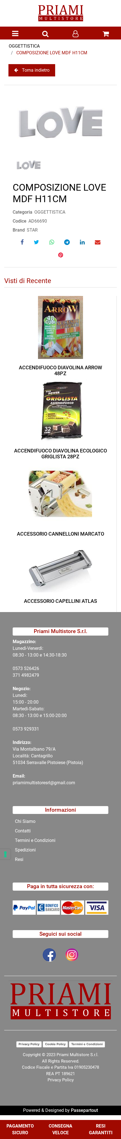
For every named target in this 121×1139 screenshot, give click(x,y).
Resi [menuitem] (19, 859)
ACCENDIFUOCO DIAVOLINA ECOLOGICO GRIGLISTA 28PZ (60, 454)
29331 (32, 729)
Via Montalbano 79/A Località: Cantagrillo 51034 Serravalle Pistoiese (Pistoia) (48, 755)
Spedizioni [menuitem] (25, 850)
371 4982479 (26, 675)
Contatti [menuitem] (23, 831)
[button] (60, 122)
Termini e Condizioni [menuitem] (35, 840)
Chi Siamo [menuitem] (25, 821)
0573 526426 (26, 668)
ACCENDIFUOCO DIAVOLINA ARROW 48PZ (60, 371)
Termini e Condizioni (87, 1044)
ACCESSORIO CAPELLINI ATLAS (60, 601)
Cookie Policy (55, 1044)
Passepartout (84, 1110)
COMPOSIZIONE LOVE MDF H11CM (51, 52)
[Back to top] (105, 1117)
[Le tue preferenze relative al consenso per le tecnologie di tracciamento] (5, 854)
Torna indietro (36, 70)
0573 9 (19, 729)
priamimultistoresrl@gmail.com (44, 782)
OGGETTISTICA (24, 46)
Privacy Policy (29, 1044)
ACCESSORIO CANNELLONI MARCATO (60, 534)
